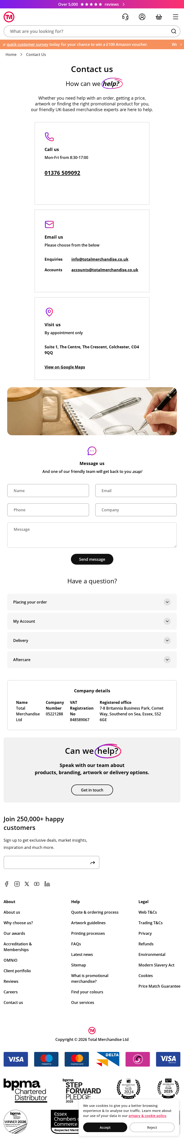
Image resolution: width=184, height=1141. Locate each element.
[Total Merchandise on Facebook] (6, 884)
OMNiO (10, 960)
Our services (82, 1002)
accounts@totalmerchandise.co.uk (104, 269)
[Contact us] (125, 17)
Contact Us (36, 54)
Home (11, 54)
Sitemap (78, 965)
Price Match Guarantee (159, 986)
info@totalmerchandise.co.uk (99, 259)
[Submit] (93, 862)
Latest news (82, 954)
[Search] (174, 31)
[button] (92, 31)
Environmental (151, 954)
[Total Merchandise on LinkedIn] (47, 884)
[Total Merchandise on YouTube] (37, 884)
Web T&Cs (147, 912)
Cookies (145, 975)
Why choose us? (18, 922)
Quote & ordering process (95, 912)
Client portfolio (17, 970)
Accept (105, 1127)
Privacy (145, 933)
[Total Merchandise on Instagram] (17, 884)
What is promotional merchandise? (89, 978)
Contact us (13, 1002)
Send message (92, 559)
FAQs (76, 944)
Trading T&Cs (150, 922)
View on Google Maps (65, 367)
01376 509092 (62, 172)
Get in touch (92, 790)
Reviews (11, 981)
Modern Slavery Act (156, 965)
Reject (152, 1127)
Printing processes (88, 933)
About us (12, 912)
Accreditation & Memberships (18, 946)
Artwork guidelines (88, 922)
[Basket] (159, 17)
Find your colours (87, 992)
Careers (11, 992)
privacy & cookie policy (147, 1115)
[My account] (142, 17)
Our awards (14, 933)
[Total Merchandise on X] (27, 884)
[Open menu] (175, 17)
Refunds (146, 944)
